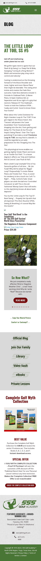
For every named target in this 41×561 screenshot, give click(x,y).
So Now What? (20, 277)
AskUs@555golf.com (23, 533)
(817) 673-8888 (32, 3)
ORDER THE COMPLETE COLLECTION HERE (20, 485)
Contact (24, 556)
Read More (20, 300)
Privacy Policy (23, 553)
